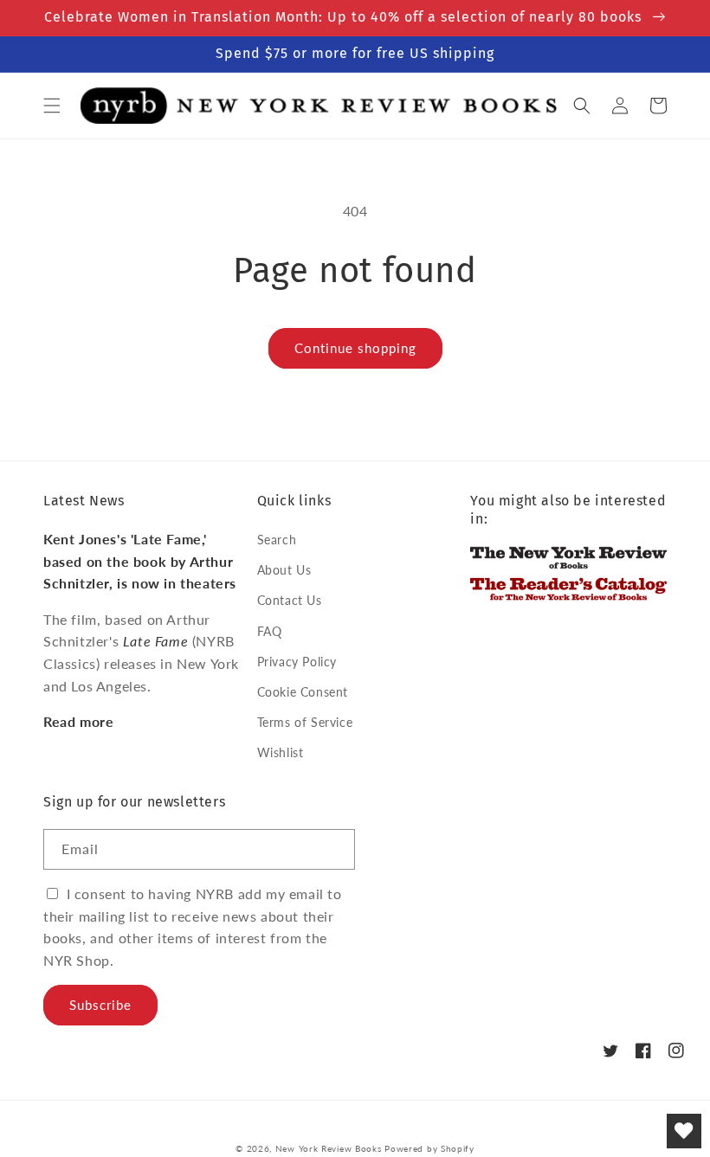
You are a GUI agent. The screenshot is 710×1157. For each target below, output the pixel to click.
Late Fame (155, 641)
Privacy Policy (297, 661)
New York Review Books (328, 1148)
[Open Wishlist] (684, 1131)
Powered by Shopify (429, 1148)
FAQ (269, 631)
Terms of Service (305, 722)
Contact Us (289, 600)
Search (277, 539)
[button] (52, 106)
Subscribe (100, 1004)
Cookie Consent (302, 692)
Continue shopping (355, 348)
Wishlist (280, 752)
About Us (284, 569)
